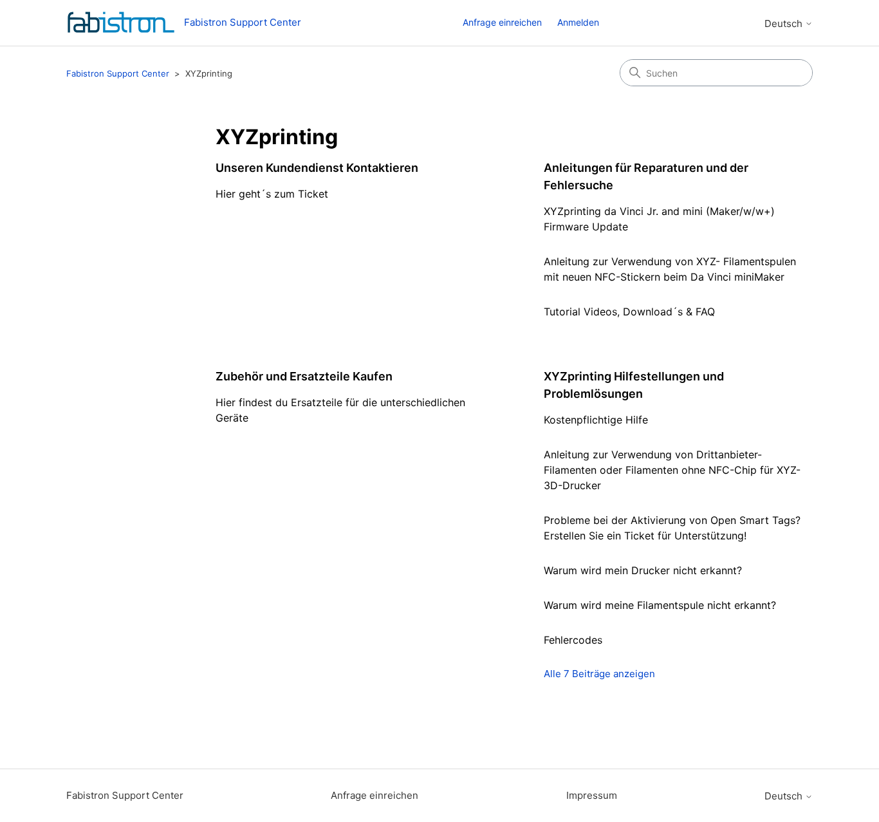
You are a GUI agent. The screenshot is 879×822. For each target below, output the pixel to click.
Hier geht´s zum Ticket (272, 193)
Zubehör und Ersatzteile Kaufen (304, 376)
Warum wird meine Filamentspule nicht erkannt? (660, 605)
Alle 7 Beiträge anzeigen (599, 674)
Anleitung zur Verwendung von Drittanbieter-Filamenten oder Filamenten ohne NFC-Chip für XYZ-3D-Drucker (672, 470)
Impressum (591, 795)
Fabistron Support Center (117, 73)
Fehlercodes (573, 639)
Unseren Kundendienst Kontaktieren (317, 167)
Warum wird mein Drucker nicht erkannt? (643, 570)
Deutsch (784, 23)
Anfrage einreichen (502, 22)
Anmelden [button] (578, 22)
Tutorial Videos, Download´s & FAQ (629, 311)
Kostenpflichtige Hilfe (596, 419)
